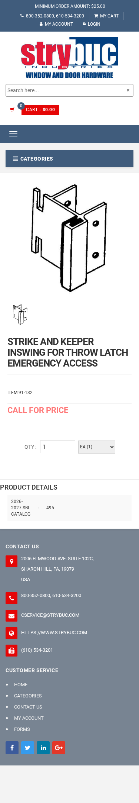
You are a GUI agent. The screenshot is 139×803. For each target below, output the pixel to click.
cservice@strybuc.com (50, 615)
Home (20, 684)
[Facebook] (12, 747)
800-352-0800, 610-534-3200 (55, 16)
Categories (28, 696)
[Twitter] (27, 747)
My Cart (109, 16)
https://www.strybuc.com (54, 632)
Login (94, 24)
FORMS (22, 729)
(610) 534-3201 (37, 650)
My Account (59, 24)
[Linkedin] (43, 747)
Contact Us (28, 707)
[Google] (58, 747)
